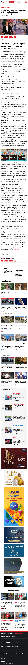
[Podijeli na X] (5, 37)
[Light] (17, 2)
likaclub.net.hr (3, 658)
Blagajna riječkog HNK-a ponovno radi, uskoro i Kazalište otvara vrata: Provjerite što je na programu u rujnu (20, 346)
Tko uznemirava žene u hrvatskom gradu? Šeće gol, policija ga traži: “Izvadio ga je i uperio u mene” (19, 418)
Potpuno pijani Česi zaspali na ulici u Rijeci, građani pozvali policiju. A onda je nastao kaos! (19, 407)
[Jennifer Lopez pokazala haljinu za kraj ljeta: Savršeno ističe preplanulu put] (7, 286)
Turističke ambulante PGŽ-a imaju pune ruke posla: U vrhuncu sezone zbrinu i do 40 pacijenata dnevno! (21, 625)
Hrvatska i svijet (16, 400)
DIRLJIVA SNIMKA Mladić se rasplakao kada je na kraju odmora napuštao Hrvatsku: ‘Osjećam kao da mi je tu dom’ (7, 624)
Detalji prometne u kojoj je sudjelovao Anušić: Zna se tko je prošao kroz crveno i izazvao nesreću (19, 273)
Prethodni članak (2, 272)
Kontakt (23, 648)
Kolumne (8, 636)
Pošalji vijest (18, 648)
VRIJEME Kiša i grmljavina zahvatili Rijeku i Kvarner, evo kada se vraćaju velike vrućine (19, 396)
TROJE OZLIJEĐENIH (18, 269)
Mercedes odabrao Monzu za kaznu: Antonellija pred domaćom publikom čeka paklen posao (7, 308)
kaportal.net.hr (23, 653)
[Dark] (21, 2)
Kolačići (2, 646)
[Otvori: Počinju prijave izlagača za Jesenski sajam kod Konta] (21, 319)
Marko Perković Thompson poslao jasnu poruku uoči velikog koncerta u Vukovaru (7, 382)
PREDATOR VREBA (16, 415)
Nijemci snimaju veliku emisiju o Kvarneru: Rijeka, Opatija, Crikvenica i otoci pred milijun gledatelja (7, 345)
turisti (7, 254)
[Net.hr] (3, 643)
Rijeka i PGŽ (17, 329)
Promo (13, 636)
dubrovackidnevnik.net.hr (11, 656)
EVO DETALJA (17, 324)
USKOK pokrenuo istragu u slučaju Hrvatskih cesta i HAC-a (8, 270)
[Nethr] (18, 643)
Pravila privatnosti (15, 646)
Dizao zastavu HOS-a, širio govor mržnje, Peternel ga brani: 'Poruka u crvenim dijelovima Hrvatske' (20, 382)
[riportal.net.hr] (3, 661)
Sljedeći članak (26, 272)
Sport (2, 635)
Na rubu (3, 331)
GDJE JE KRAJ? (17, 601)
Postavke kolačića (8, 646)
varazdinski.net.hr (11, 653)
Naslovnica (3, 633)
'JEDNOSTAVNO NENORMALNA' (7, 620)
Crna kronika (16, 411)
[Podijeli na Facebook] (2, 37)
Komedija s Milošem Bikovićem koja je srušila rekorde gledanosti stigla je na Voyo (21, 366)
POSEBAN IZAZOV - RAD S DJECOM (20, 621)
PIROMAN (14, 437)
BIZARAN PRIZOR (4, 324)
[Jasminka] (21, 286)
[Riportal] (5, 2)
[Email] (12, 37)
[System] (19, 2)
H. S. (3, 18)
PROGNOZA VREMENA (17, 393)
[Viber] (7, 37)
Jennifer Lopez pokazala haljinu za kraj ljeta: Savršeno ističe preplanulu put (7, 293)
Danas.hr (16, 249)
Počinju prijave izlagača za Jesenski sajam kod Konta (20, 326)
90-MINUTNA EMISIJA (5, 342)
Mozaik (14, 635)
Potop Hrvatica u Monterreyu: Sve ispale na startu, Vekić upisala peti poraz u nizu (20, 308)
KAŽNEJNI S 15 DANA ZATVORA (18, 404)
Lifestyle (20, 635)
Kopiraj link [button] (15, 37)
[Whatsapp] (10, 37)
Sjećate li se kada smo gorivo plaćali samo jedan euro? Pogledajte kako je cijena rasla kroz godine (20, 605)
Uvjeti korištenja (11, 648)
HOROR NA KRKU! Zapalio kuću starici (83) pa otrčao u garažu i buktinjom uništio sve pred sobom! (19, 440)
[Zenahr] (13, 643)
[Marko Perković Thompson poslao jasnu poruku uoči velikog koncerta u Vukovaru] (7, 375)
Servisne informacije (4, 648)
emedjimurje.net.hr (4, 653)
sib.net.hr (17, 653)
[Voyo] (8, 643)
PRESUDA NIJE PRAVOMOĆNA (18, 425)
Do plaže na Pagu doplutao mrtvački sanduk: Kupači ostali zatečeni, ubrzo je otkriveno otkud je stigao (7, 327)
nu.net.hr (17, 656)
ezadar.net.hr (3, 656)
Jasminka (17, 291)
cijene (3, 254)
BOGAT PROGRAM (18, 342)
